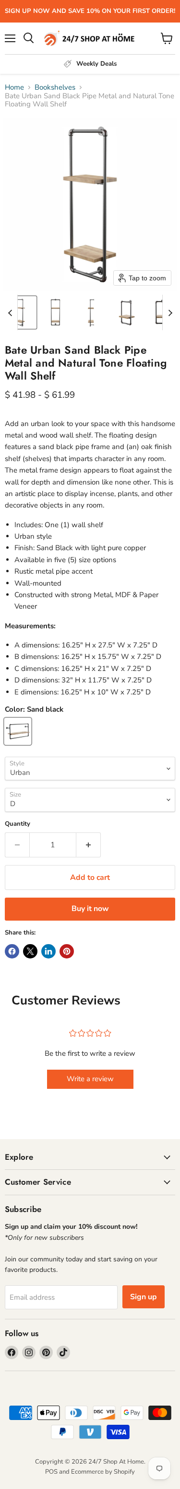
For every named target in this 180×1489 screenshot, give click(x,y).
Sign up (143, 1297)
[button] (20, 312)
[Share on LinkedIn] (48, 951)
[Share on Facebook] (12, 951)
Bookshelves (55, 87)
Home (14, 87)
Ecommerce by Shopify (103, 1471)
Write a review (90, 1079)
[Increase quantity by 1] (88, 844)
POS (51, 1471)
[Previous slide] (10, 312)
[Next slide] (170, 312)
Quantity (17, 824)
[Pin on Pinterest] (67, 951)
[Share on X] (30, 951)
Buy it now (90, 908)
